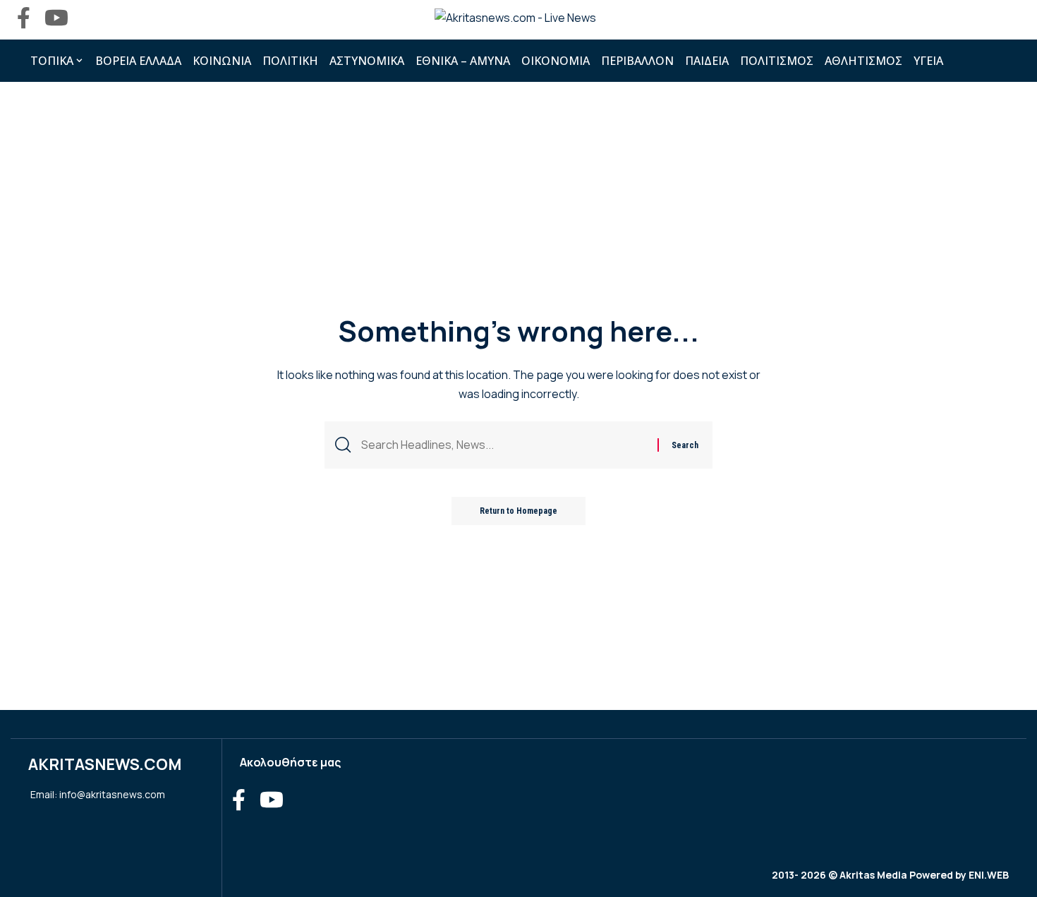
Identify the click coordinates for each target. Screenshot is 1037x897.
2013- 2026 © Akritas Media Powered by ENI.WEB (890, 874)
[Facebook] (23, 18)
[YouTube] (56, 18)
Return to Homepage (518, 511)
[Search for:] (504, 445)
